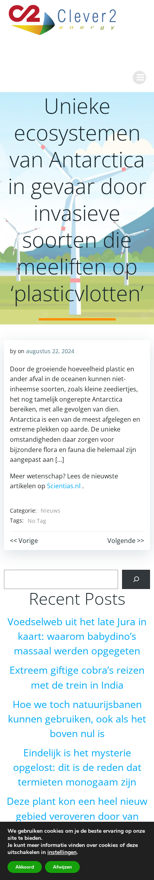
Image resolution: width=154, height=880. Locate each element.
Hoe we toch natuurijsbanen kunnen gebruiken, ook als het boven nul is (77, 719)
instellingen (62, 852)
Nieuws (50, 510)
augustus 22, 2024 (50, 351)
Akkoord (24, 867)
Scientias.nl (64, 486)
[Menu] (139, 77)
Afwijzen (62, 867)
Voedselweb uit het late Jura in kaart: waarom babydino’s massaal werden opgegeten (77, 636)
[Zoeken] (136, 579)
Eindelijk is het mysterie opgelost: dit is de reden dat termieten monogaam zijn (77, 767)
